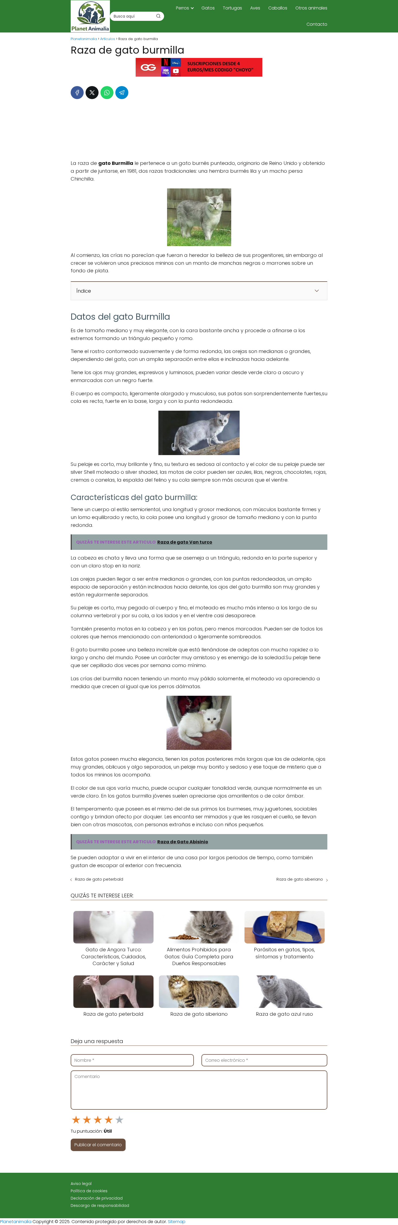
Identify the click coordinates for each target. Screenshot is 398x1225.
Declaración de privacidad (97, 1198)
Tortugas (232, 8)
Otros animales (311, 8)
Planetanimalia (15, 1222)
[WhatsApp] (106, 92)
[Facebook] (77, 92)
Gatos (208, 8)
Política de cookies (89, 1191)
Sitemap (176, 1222)
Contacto (316, 24)
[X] (92, 92)
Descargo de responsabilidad (100, 1205)
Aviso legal (81, 1183)
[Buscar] (158, 16)
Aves (255, 8)
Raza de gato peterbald (99, 879)
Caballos (277, 8)
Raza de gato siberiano (299, 879)
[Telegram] (121, 92)
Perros (182, 8)
